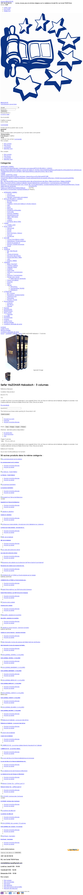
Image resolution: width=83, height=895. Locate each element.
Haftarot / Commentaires (15, 272)
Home (2, 333)
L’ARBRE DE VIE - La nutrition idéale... (11, 748)
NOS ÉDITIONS (8, 317)
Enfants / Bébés (12, 260)
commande (7, 147)
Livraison (6, 319)
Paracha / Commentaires (14, 275)
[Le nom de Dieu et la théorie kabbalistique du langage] (17, 758)
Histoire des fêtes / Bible (14, 257)
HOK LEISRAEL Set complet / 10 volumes (11, 826)
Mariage (9, 306)
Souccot (9, 234)
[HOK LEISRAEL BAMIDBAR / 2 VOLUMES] (13, 667)
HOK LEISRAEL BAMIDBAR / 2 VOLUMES (11, 670)
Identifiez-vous (8, 148)
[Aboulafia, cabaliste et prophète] (11, 615)
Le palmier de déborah (7, 813)
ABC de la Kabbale (6, 540)
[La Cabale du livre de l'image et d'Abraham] (14, 771)
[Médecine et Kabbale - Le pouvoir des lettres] (15, 720)
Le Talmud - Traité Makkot (8, 475)
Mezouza (9, 208)
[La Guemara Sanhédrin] (8, 484)
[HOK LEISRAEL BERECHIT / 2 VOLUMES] (13, 680)
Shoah (9, 246)
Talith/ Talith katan (12, 217)
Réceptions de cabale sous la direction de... (12, 565)
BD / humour (11, 293)
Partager (12, 426)
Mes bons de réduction (11, 888)
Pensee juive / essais (13, 277)
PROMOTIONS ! (8, 311)
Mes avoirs (7, 883)
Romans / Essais (12, 300)
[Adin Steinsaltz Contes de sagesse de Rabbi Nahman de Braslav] (20, 642)
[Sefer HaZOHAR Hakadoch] (8, 380)
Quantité (3, 408)
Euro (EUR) (7, 9)
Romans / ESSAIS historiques (15, 244)
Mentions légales (9, 322)
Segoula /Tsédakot (12, 213)
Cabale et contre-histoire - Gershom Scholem (13, 632)
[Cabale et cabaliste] (7, 511)
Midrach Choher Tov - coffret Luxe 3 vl (11, 786)
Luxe (8, 273)
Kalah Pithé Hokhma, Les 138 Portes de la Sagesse (14, 592)
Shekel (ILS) (7, 11)
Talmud (9, 285)
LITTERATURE (8, 291)
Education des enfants (14, 256)
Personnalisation (9, 301)
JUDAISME (7, 262)
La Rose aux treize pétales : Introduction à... (13, 527)
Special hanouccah (13, 215)
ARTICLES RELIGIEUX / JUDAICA (13, 199)
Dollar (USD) (7, 7)
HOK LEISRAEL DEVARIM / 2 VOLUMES (11, 710)
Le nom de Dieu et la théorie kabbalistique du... (13, 761)
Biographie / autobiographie (15, 295)
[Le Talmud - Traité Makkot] (9, 472)
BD (8, 252)
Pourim (9, 231)
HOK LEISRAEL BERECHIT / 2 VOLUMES (11, 683)
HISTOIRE (6, 238)
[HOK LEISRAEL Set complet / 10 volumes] (13, 823)
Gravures (10, 303)
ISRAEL (6, 247)
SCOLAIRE (7, 316)
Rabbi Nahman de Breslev (18, 278)
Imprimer (6, 420)
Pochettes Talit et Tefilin (14, 221)
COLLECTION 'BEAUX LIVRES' (15, 239)
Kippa (9, 207)
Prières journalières (12, 280)
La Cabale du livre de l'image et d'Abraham (12, 774)
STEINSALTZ (13, 290)
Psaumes (10, 282)
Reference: (4, 389)
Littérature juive (11, 296)
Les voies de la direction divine (9, 553)
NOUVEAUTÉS (8, 309)
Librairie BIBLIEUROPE (7, 1)
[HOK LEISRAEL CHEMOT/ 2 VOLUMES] (12, 693)
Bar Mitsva (10, 304)
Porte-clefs (10, 212)
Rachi (8, 283)
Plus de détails (5, 405)
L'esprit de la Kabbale (7, 736)
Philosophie (10, 298)
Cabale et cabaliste (6, 514)
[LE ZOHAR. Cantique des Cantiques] (12, 796)
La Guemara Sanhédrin (7, 487)
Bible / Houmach (12, 264)
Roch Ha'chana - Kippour (14, 233)
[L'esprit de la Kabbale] (8, 732)
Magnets (6, 308)
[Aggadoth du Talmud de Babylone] (11, 497)
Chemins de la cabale (6, 605)
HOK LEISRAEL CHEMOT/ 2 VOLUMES (10, 697)
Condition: (4, 392)
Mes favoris (7, 145)
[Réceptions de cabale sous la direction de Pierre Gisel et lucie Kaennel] (22, 562)
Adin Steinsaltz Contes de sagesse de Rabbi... (13, 645)
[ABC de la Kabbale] (7, 537)
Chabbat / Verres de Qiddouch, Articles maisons (21, 204)
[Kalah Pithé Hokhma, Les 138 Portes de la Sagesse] (16, 589)
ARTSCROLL (14, 286)
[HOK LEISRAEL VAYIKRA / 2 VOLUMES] (12, 655)
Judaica (9, 220)
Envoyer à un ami (9, 419)
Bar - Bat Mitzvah (12, 251)
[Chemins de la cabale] (8, 602)
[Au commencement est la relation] (11, 459)
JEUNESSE (7, 249)
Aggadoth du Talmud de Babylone (10, 502)
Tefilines (9, 218)
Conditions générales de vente (13, 324)
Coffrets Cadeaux (12, 265)
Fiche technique (8, 434)
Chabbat (9, 269)
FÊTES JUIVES (8, 226)
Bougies (9, 202)
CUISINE (6, 223)
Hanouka (10, 314)
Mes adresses (8, 885)
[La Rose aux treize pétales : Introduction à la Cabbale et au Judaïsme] (22, 524)
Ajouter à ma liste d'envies (11, 422)
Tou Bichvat (10, 236)
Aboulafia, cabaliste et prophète (10, 618)
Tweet (7, 426)
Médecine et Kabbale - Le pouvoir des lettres (13, 723)
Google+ (18, 426)
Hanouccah (10, 228)
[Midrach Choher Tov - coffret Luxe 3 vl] (12, 783)
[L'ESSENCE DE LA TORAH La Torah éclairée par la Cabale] (18, 575)
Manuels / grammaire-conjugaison (17, 197)
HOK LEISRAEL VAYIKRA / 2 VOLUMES (10, 658)
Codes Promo (8, 321)
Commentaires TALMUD (17, 288)
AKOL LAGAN (8, 313)
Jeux (8, 259)
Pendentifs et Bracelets (14, 210)
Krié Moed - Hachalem (7, 839)
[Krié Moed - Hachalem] (8, 836)
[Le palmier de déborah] (8, 810)
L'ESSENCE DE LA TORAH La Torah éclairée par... (13, 580)
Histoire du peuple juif (13, 243)
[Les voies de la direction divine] (10, 549)
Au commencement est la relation (10, 462)
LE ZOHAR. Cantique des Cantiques (10, 801)
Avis (5, 436)
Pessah (9, 230)
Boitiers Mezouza (12, 200)
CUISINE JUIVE (11, 225)
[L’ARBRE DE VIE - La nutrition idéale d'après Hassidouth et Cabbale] (21, 745)
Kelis (8, 205)
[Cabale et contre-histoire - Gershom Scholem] (15, 627)
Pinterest (23, 426)
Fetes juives (10, 270)
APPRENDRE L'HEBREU (10, 192)
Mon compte (7, 143)
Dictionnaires (11, 195)
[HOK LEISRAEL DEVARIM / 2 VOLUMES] (12, 707)
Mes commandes (9, 882)
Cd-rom (9, 194)
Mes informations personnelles (13, 887)
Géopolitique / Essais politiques (16, 241)
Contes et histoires (12, 254)
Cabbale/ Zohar (12, 267)
